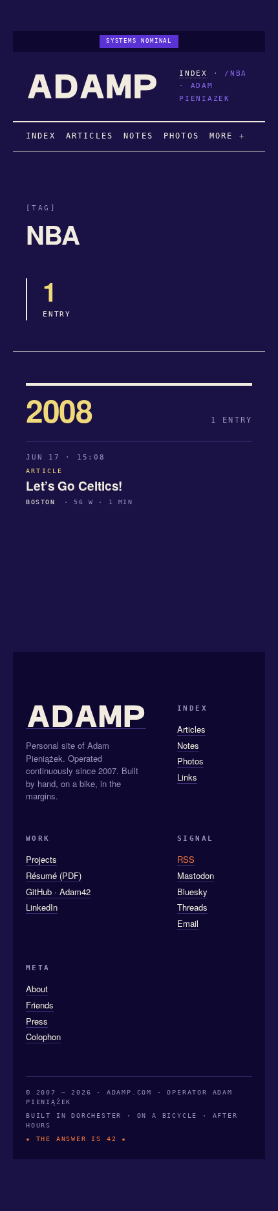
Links (187, 777)
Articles (191, 729)
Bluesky (192, 891)
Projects (41, 859)
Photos (190, 761)
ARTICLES (89, 135)
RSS (186, 859)
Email (187, 923)
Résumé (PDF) (53, 875)
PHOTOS (181, 135)
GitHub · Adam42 (58, 891)
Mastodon (195, 875)
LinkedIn (42, 907)
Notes (188, 745)
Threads (192, 907)
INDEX (193, 73)
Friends (40, 1005)
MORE (221, 135)
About (37, 989)
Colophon (43, 1036)
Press (37, 1021)
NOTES (138, 135)
